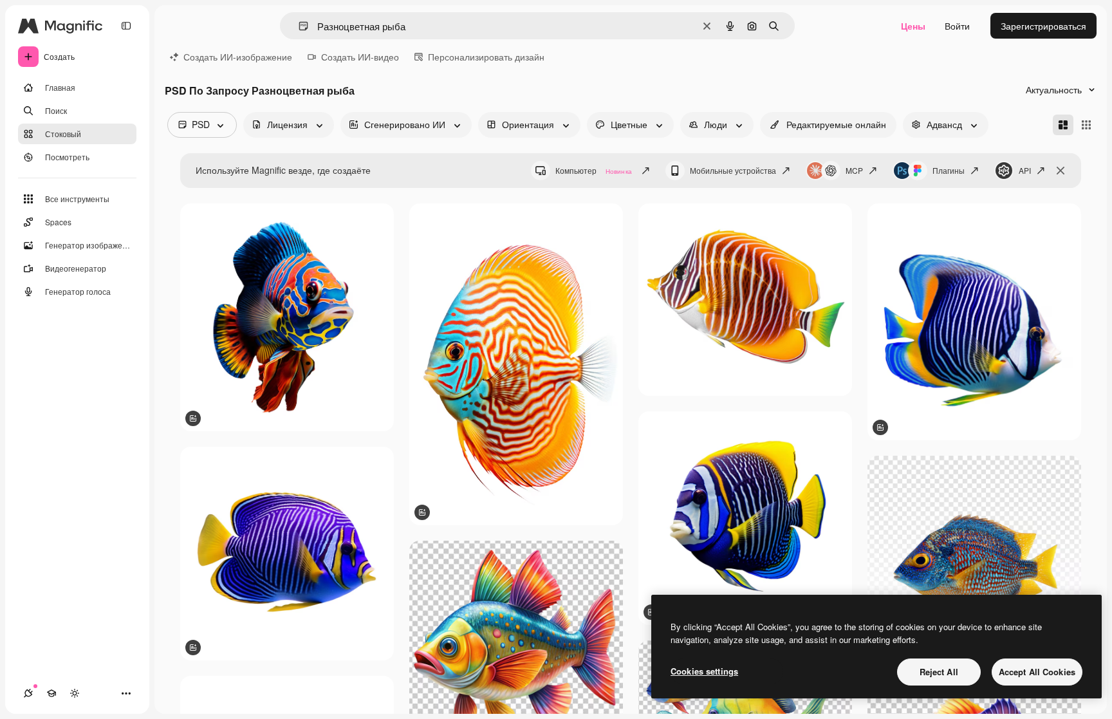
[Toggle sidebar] (126, 25)
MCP (854, 170)
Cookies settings (704, 671)
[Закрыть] (1060, 170)
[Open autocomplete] (298, 26)
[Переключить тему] (74, 693)
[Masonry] (1063, 125)
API (1025, 170)
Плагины (948, 170)
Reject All (939, 672)
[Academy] (51, 693)
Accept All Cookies (1037, 672)
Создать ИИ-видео (360, 56)
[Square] (1086, 125)
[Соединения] (28, 693)
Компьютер (593, 170)
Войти (957, 25)
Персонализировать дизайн (486, 56)
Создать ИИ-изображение (237, 56)
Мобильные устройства (733, 170)
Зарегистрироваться (1043, 25)
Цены (913, 25)
